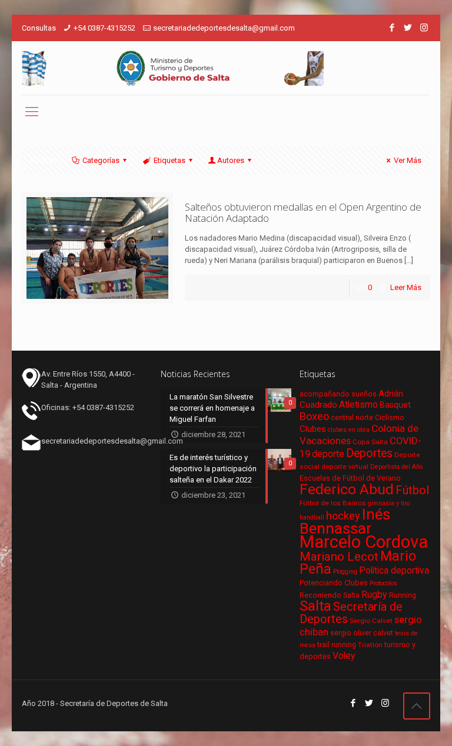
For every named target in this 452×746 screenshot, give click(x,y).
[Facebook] (392, 27)
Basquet (395, 404)
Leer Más (405, 287)
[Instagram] (424, 27)
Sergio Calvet (371, 621)
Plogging (345, 571)
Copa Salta (370, 442)
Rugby (374, 594)
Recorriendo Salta (330, 595)
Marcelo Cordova (364, 542)
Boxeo (314, 416)
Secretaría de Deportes (351, 613)
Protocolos (383, 583)
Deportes (369, 453)
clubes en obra (349, 430)
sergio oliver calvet (361, 632)
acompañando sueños (338, 393)
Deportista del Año (396, 467)
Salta (315, 606)
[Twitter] (408, 27)
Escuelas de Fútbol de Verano (350, 478)
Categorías (100, 160)
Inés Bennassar (345, 521)
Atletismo (358, 404)
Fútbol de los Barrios (333, 503)
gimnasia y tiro (389, 503)
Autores (230, 160)
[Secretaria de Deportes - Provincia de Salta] (173, 68)
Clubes (313, 429)
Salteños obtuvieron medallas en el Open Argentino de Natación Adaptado (303, 212)
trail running (336, 644)
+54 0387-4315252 (104, 28)
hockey (343, 515)
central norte (352, 417)
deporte (328, 454)
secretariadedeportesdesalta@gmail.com (224, 28)
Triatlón (370, 645)
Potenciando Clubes (334, 582)
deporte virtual (344, 466)
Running (402, 595)
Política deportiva (394, 570)
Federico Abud (347, 489)
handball (312, 517)
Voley (344, 656)
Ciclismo (389, 417)
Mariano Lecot (339, 556)
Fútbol (412, 490)
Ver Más (407, 160)
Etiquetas (169, 160)
